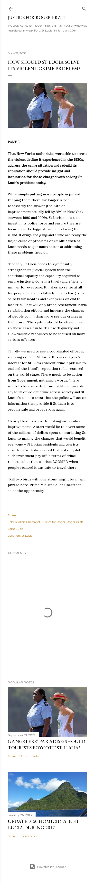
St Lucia (27, 535)
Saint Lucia (15, 529)
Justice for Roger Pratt (37, 17)
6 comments (28, 836)
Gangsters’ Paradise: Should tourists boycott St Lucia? (46, 744)
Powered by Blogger (51, 867)
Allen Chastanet (29, 522)
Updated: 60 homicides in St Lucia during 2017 (43, 824)
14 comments (28, 756)
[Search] (84, 7)
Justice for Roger (53, 522)
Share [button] (12, 515)
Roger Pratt (75, 522)
